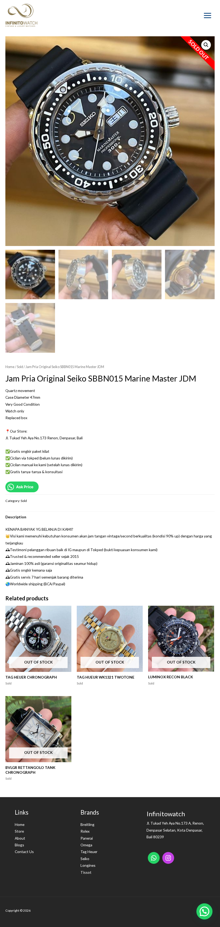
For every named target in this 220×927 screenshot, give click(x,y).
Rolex (85, 831)
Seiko (84, 858)
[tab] (15, 517)
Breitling (87, 824)
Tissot (85, 872)
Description (15, 517)
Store (19, 831)
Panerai (86, 838)
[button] (204, 911)
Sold (20, 367)
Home (9, 367)
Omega (86, 845)
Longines (88, 865)
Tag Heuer (88, 851)
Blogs (19, 845)
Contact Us (24, 851)
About (20, 838)
